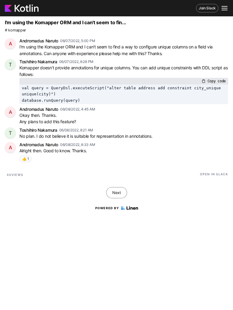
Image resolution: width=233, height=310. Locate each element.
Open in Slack (214, 174)
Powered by (107, 208)
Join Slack (207, 8)
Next (116, 192)
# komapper (15, 30)
